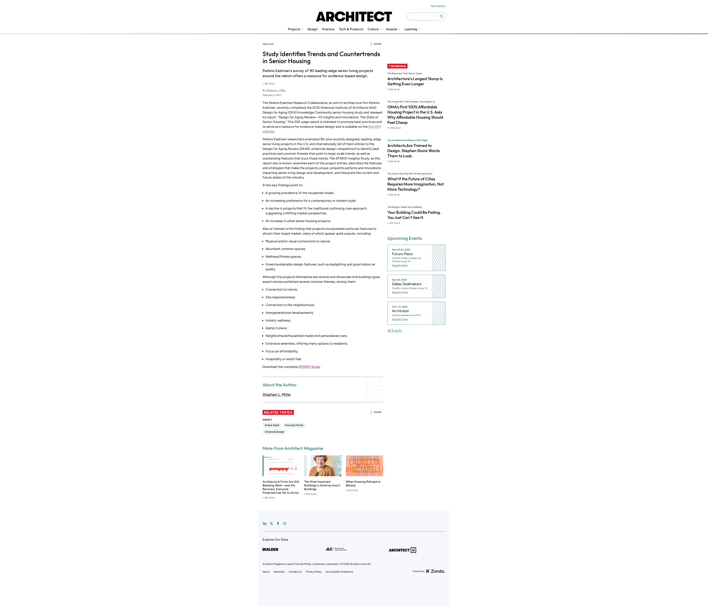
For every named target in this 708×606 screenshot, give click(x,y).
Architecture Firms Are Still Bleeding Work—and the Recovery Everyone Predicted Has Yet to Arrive (281, 487)
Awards (391, 29)
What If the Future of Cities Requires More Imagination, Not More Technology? (415, 184)
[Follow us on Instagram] (284, 523)
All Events (394, 331)
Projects (294, 29)
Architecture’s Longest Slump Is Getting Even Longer (414, 81)
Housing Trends (294, 425)
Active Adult (272, 425)
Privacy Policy (314, 571)
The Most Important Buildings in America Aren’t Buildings (322, 485)
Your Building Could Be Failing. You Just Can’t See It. (414, 215)
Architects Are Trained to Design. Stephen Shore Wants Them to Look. (413, 150)
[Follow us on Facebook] (278, 523)
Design (313, 29)
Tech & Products (351, 29)
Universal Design (274, 431)
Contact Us (295, 571)
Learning (411, 29)
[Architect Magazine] (354, 16)
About (266, 571)
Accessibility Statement (339, 571)
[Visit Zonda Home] (429, 571)
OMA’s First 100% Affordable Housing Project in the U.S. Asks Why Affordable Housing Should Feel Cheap (415, 114)
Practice (328, 29)
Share (377, 44)
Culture (373, 29)
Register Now (400, 265)
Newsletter (438, 6)
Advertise (279, 571)
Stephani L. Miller (276, 90)
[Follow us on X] (271, 523)
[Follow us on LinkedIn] (265, 523)
